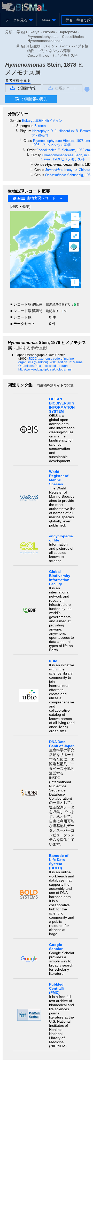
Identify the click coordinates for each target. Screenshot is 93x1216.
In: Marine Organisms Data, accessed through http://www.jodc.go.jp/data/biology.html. (50, 365)
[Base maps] (74, 247)
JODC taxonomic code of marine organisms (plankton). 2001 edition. (46, 360)
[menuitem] (18, 20)
